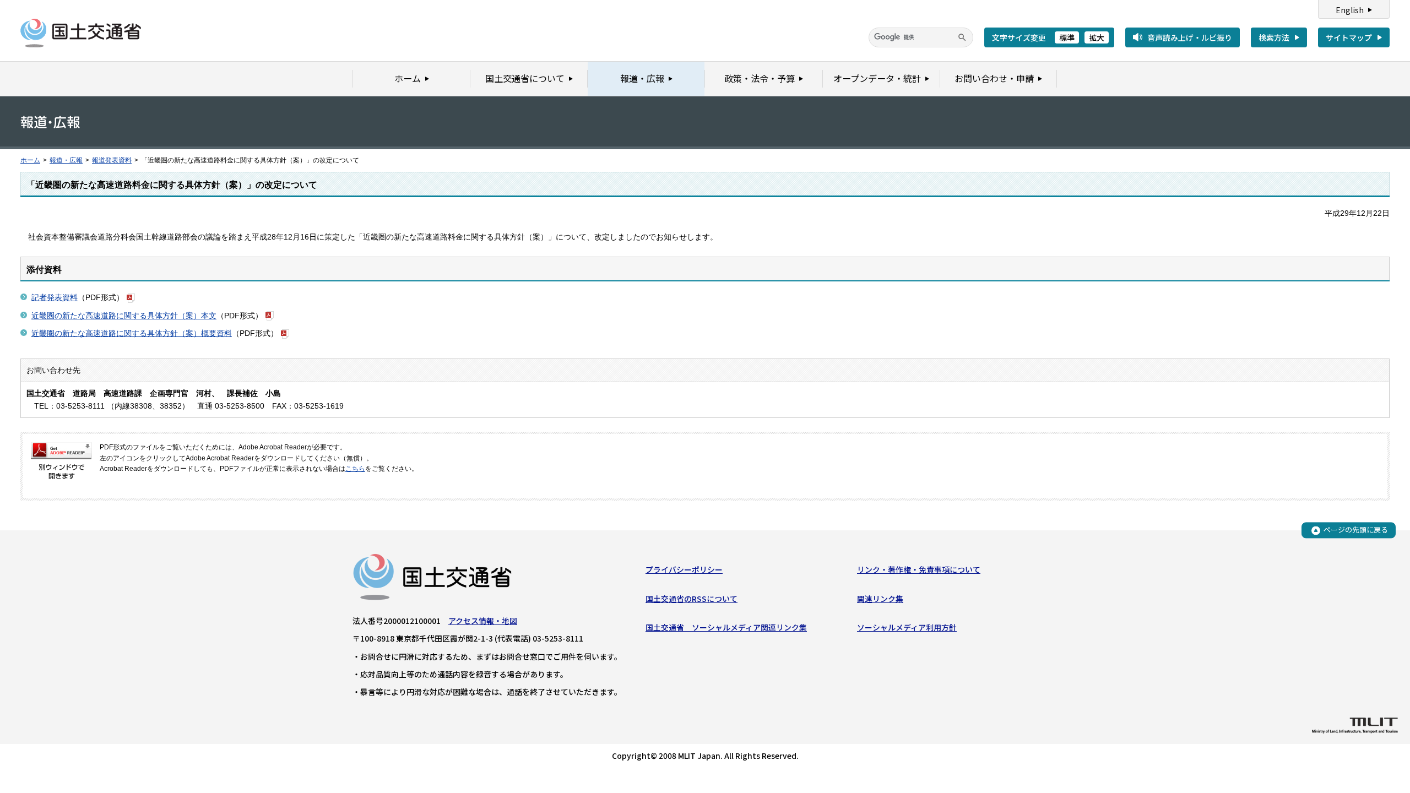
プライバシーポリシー (684, 569)
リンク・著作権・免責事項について (918, 569)
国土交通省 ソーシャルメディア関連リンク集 (726, 627)
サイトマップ (1349, 37)
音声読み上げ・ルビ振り (1189, 37)
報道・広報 (66, 160)
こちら (355, 468)
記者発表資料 (54, 297)
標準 (1067, 37)
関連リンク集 (880, 598)
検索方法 (1274, 37)
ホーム (30, 160)
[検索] (962, 37)
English (1350, 9)
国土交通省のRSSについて (691, 598)
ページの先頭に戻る (1356, 530)
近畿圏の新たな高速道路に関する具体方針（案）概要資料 (131, 333)
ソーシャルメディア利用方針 (907, 627)
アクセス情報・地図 (482, 620)
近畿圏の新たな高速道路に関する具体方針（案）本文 (123, 315)
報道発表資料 (112, 160)
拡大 (1096, 37)
